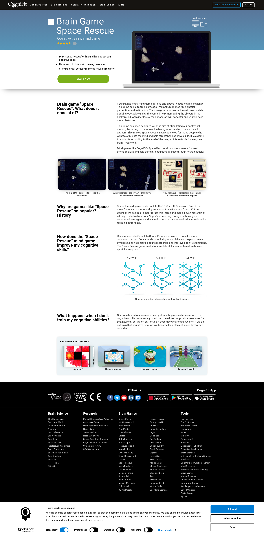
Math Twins (155, 459)
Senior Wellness (91, 432)
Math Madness (126, 466)
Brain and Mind (55, 422)
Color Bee (154, 435)
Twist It (153, 476)
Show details (165, 530)
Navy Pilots (88, 429)
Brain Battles (187, 493)
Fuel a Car (155, 456)
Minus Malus (156, 463)
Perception (53, 463)
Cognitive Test (38, 4)
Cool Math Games (189, 483)
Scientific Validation (83, 4)
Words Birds (156, 486)
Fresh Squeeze (157, 449)
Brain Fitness (54, 435)
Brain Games (187, 473)
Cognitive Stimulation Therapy (195, 463)
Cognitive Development (192, 449)
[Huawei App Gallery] (158, 397)
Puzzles (154, 425)
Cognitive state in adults (95, 442)
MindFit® (185, 435)
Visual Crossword (127, 456)
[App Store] (204, 397)
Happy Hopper (157, 419)
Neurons (52, 429)
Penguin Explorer (158, 429)
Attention (52, 466)
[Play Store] (181, 397)
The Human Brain (56, 419)
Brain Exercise (188, 452)
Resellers (185, 442)
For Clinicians (187, 422)
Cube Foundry (157, 446)
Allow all (232, 509)
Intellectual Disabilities (59, 446)
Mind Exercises (188, 466)
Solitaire (123, 435)
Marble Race (125, 469)
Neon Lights (124, 449)
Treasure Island (126, 446)
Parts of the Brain (56, 425)
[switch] (94, 529)
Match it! (123, 459)
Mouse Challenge (158, 466)
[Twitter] (117, 398)
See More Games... (159, 490)
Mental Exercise (188, 476)
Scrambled (124, 476)
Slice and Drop (157, 473)
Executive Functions (58, 452)
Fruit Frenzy (124, 425)
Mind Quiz (186, 459)
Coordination (54, 456)
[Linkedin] (137, 398)
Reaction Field (157, 483)
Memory (52, 459)
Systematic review (92, 446)
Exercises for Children (191, 446)
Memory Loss (54, 442)
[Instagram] (131, 398)
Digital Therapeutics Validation (98, 419)
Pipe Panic (124, 429)
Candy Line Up (157, 422)
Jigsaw (153, 452)
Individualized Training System (196, 456)
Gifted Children (188, 490)
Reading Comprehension (193, 486)
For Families (187, 419)
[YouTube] (124, 398)
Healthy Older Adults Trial (95, 425)
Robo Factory (125, 439)
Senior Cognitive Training (95, 439)
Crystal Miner (125, 432)
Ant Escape (124, 442)
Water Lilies (155, 479)
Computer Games (92, 422)
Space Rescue (125, 463)
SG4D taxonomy (91, 449)
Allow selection (232, 518)
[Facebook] (110, 398)
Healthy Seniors (91, 435)
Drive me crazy (126, 452)
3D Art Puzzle (125, 490)
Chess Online (125, 419)
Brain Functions (56, 449)
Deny (232, 527)
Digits (153, 432)
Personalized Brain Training (194, 469)
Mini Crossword (126, 422)
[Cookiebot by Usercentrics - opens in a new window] (26, 530)
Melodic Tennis (126, 473)
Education (186, 429)
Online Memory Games (192, 479)
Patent (184, 432)
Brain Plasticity (55, 432)
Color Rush (124, 486)
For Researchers (189, 425)
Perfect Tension (157, 469)
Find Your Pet (125, 479)
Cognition (53, 439)
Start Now (83, 79)
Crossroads (155, 442)
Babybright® (187, 439)
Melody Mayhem (127, 483)
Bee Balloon (155, 439)
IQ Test (184, 496)
